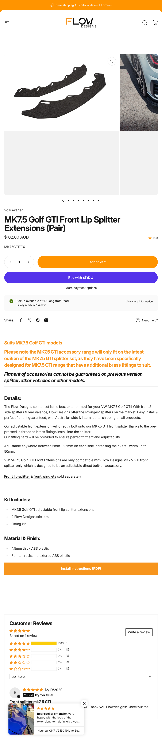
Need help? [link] (150, 320)
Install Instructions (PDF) (81, 568)
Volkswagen (13, 210)
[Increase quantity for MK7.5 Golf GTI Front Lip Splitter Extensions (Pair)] (29, 262)
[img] (33, 690)
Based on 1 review (23, 636)
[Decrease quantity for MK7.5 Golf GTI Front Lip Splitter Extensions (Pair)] (9, 262)
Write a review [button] (139, 632)
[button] (19, 643)
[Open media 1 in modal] (112, 61)
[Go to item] (63, 200)
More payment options (81, 288)
